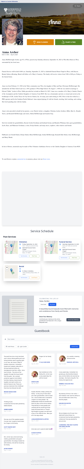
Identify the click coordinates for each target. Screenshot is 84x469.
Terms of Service (46, 461)
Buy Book (52, 304)
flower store (46, 159)
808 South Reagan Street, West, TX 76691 (29, 252)
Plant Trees (34, 256)
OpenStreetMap (43, 464)
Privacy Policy (37, 461)
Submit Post (74, 346)
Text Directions (24, 256)
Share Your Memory (73, 319)
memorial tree (22, 159)
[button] (11, 245)
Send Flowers (34, 277)
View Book (43, 304)
